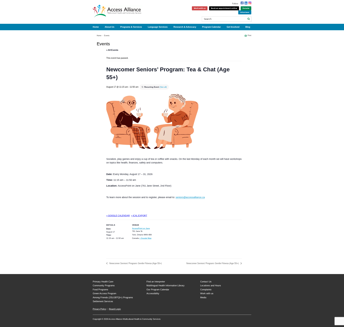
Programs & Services (131, 27)
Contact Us (206, 281)
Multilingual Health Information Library (165, 285)
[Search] (248, 19)
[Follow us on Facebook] (242, 3)
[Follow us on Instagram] (249, 3)
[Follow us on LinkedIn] (246, 3)
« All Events (112, 50)
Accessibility (152, 293)
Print (249, 35)
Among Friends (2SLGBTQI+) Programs (113, 297)
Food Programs (100, 289)
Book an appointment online (224, 8)
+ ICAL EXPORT (139, 216)
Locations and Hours (210, 285)
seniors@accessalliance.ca (190, 197)
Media (203, 297)
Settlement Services (103, 301)
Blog (247, 27)
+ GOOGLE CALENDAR (118, 216)
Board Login (115, 309)
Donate (246, 8)
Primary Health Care (103, 281)
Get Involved (233, 27)
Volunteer (244, 12)
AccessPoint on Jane (141, 228)
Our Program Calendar (157, 289)
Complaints (206, 289)
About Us (109, 27)
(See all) (163, 87)
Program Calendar (211, 27)
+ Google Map (145, 238)
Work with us (200, 8)
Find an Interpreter (155, 281)
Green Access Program (104, 293)
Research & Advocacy (184, 27)
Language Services (158, 27)
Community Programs (104, 285)
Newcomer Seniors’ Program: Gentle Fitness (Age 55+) (135, 263)
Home (96, 27)
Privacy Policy (99, 309)
